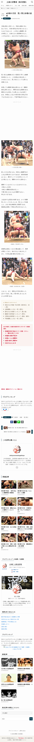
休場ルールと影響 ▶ (11, 338)
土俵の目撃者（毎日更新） (17, 2)
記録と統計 (4, 626)
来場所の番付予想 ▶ (11, 336)
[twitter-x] (17, 467)
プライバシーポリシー (13, 730)
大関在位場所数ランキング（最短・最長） (17, 316)
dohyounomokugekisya (17, 455)
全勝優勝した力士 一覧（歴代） (14, 309)
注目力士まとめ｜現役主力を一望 (10, 619)
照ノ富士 (26, 417)
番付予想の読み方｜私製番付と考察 (10, 617)
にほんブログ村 (17, 649)
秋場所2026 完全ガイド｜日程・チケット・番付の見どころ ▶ (16, 332)
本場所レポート (7, 18)
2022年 (16, 417)
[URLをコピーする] (22, 422)
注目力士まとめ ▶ (10, 343)
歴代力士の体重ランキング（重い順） (16, 312)
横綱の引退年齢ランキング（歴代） (15, 314)
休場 (21, 417)
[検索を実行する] (31, 719)
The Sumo (21, 738)
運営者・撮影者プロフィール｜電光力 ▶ (11, 389)
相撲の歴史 (4, 629)
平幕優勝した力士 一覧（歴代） (14, 318)
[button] (11, 422)
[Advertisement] (17, 120)
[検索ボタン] (32, 2)
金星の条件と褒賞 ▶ (11, 340)
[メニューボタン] (2, 2)
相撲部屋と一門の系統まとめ (8, 621)
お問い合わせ (22, 730)
